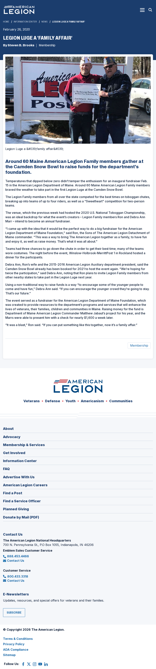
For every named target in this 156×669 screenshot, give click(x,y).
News (44, 21)
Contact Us (15, 560)
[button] (142, 10)
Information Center (25, 21)
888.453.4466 (18, 556)
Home (6, 21)
